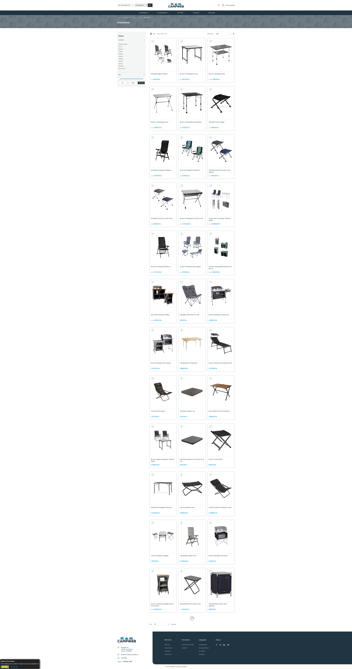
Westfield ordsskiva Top (187, 411)
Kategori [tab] (121, 40)
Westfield (121, 66)
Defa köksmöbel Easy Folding (160, 315)
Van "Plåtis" (202, 651)
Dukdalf (120, 54)
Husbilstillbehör (126, 17)
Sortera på (210, 34)
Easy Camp (121, 68)
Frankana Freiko (122, 44)
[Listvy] (154, 33)
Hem (118, 17)
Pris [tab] (119, 74)
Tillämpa (141, 83)
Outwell (120, 63)
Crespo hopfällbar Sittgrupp (159, 556)
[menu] (176, 12)
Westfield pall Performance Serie (190, 604)
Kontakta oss (168, 654)
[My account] (219, 6)
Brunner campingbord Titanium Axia (191, 218)
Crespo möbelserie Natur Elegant (190, 267)
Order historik (168, 648)
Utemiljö (134, 17)
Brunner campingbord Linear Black (191, 122)
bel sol (120, 46)
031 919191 (129, 651)
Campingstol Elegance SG (188, 556)
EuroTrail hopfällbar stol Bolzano (190, 170)
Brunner (120, 49)
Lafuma (120, 61)
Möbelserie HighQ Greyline (159, 74)
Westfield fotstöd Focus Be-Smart (162, 218)
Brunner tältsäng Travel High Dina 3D (220, 363)
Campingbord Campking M (188, 363)
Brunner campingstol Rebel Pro (160, 267)
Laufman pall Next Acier (187, 507)
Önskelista (167, 651)
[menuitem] (144, 12)
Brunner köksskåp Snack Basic (218, 556)
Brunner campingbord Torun (189, 74)
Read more (15, 667)
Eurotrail (120, 56)
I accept (4, 667)
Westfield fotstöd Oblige (216, 122)
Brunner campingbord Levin (159, 122)
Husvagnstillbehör (204, 648)
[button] (152, 41)
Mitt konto (167, 644)
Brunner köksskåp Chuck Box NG (219, 315)
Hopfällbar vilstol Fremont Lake (189, 315)
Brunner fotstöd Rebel (216, 459)
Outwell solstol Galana (158, 411)
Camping (201, 654)
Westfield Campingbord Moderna (161, 507)
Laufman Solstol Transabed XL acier (220, 507)
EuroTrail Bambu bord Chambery (219, 411)
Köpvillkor (184, 648)
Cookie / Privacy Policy (188, 644)
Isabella (120, 59)
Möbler (140, 17)
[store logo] (176, 5)
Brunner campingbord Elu (217, 74)
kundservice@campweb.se (129, 654)
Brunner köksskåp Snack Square (161, 363)
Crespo (120, 51)
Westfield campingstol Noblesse (161, 170)
